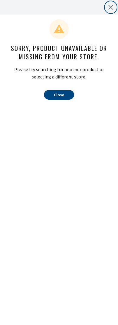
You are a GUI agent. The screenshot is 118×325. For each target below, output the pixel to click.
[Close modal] (110, 7)
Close (59, 95)
